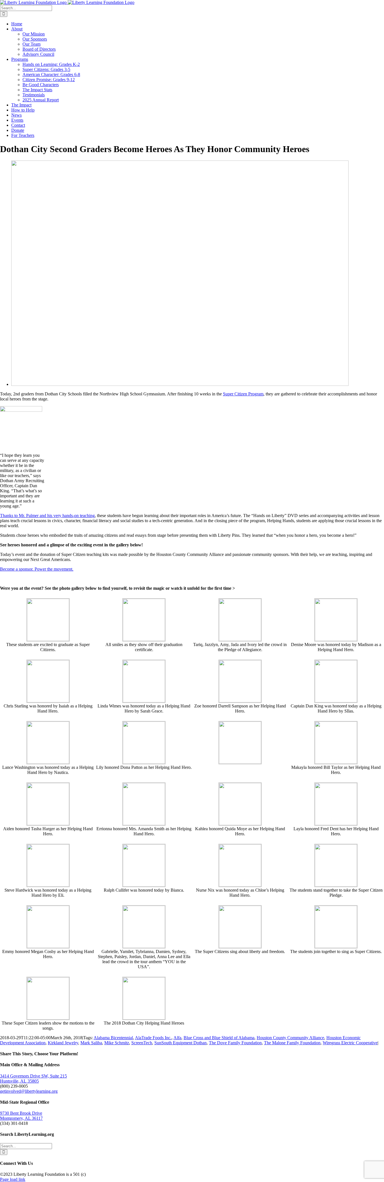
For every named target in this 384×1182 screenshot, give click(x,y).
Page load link (12, 1179)
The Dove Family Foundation (235, 1042)
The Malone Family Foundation (292, 1042)
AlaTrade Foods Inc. (153, 1037)
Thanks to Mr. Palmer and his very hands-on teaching (47, 515)
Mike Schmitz (116, 1042)
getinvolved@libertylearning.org (29, 1091)
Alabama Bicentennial (113, 1037)
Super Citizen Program (243, 393)
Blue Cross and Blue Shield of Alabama (219, 1037)
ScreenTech (141, 1042)
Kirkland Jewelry (63, 1042)
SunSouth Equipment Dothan (180, 1042)
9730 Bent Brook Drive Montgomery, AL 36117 (21, 1116)
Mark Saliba (91, 1042)
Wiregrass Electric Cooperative (350, 1042)
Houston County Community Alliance (290, 1037)
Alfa (177, 1037)
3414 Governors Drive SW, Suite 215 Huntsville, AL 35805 (33, 1078)
